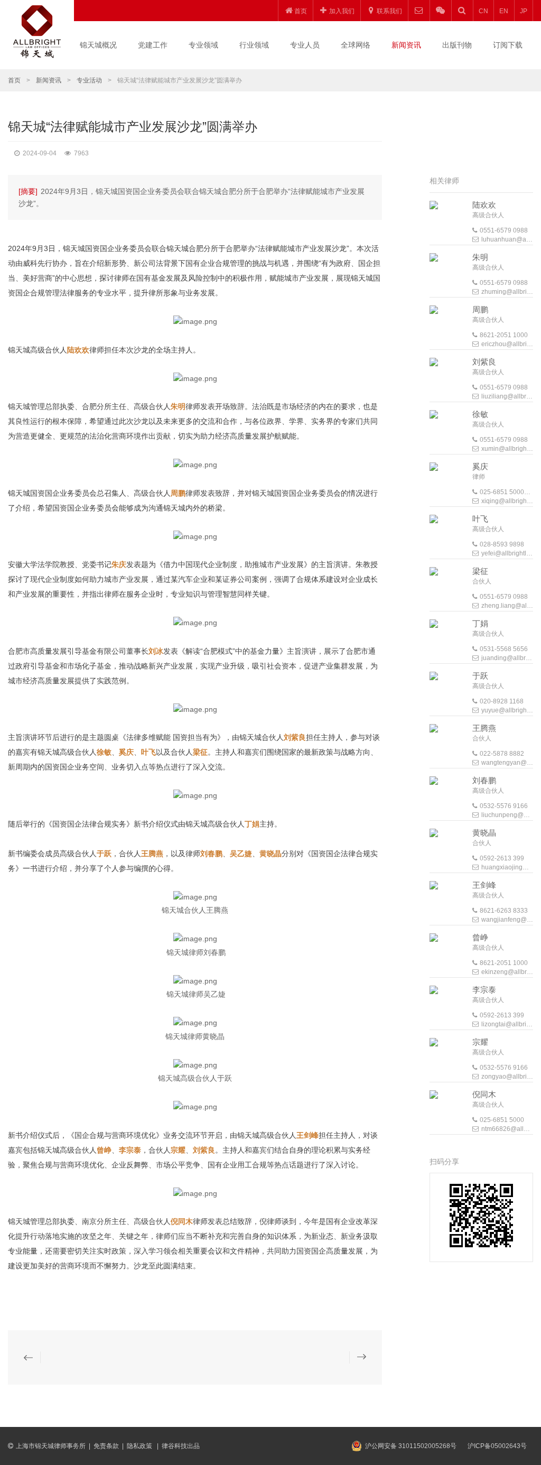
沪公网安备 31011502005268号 (410, 1446)
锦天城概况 (98, 45)
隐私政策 (140, 1446)
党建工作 (152, 45)
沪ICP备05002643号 (497, 1446)
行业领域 (254, 45)
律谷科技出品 (181, 1446)
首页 (14, 80)
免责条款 (106, 1446)
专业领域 (203, 45)
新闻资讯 (406, 45)
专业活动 (89, 80)
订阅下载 (508, 45)
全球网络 (355, 45)
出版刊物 (457, 45)
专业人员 (305, 45)
